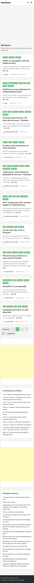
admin (6, 74)
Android (5, 83)
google (9, 252)
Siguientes (11, 333)
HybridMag (21, 580)
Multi (6, 103)
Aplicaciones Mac (13, 83)
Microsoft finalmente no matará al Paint (15, 546)
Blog (21, 83)
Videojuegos (24, 196)
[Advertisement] (17, 23)
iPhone (5, 86)
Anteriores (6, 329)
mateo (5, 407)
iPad (28, 83)
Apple (4, 111)
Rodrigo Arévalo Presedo (11, 132)
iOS (24, 83)
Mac (18, 196)
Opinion (21, 111)
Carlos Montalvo (9, 271)
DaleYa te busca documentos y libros (19, 394)
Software (11, 57)
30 (3, 333)
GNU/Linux (15, 111)
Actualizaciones (7, 280)
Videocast (27, 111)
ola (3, 412)
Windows (18, 57)
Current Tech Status (21, 430)
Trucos (21, 166)
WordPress (13, 580)
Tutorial (27, 166)
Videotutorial (6, 168)
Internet (5, 57)
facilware (6, 2)
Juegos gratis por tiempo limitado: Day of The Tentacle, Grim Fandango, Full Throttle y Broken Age (17, 507)
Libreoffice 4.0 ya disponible (14, 286)
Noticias (21, 252)
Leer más (5, 71)
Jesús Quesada (9, 157)
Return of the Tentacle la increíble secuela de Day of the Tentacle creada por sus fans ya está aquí (17, 527)
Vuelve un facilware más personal (19, 422)
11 (28, 298)
